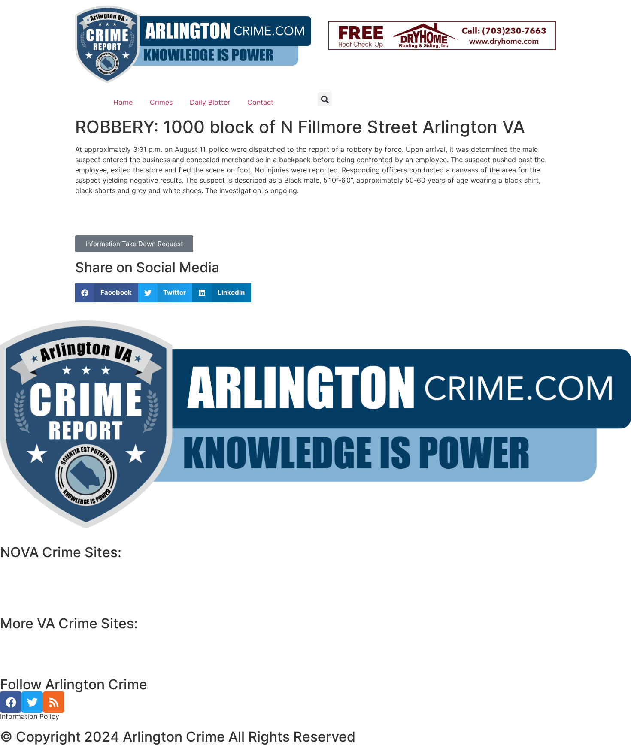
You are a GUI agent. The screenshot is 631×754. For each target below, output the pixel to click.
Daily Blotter (210, 102)
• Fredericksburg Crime (38, 646)
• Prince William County (38, 635)
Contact (260, 102)
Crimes (161, 102)
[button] (325, 99)
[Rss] (53, 702)
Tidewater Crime (33, 656)
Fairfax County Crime (40, 574)
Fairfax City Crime (36, 585)
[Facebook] (10, 702)
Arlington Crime (31, 595)
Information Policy (29, 716)
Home (123, 102)
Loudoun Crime (31, 564)
